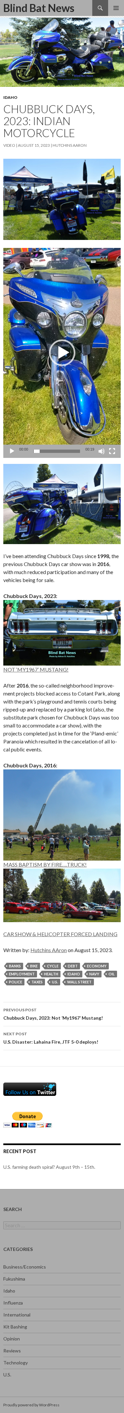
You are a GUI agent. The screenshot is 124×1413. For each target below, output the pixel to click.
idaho (73, 974)
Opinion (11, 1338)
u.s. (55, 982)
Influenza (13, 1303)
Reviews (12, 1350)
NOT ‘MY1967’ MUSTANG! (35, 669)
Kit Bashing (15, 1326)
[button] (62, 352)
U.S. (7, 1374)
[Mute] (101, 451)
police (15, 982)
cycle (53, 966)
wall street (79, 982)
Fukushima (14, 1279)
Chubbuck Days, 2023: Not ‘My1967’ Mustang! (53, 1014)
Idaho (10, 97)
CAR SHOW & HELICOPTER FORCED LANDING (60, 934)
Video (9, 145)
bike (34, 966)
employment (22, 974)
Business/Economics (24, 1267)
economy (96, 966)
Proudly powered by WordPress (31, 1404)
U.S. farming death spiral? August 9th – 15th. (49, 1167)
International (16, 1314)
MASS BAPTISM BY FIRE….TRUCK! (45, 864)
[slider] (56, 451)
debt (73, 966)
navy (94, 974)
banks (15, 966)
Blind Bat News (38, 7)
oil (111, 974)
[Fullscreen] (112, 451)
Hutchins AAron (70, 145)
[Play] (12, 451)
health (51, 974)
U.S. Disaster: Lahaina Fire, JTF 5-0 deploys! (50, 1038)
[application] (62, 353)
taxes (37, 982)
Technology (15, 1362)
